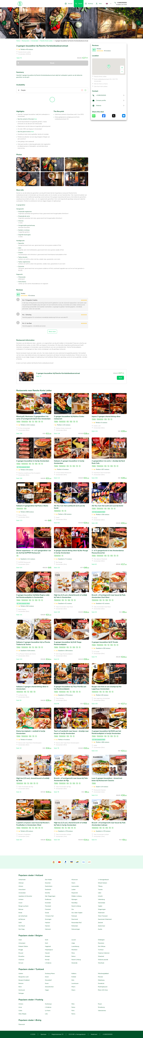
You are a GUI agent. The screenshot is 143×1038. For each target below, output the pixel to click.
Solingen (21, 993)
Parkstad (74, 916)
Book (120, 378)
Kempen (47, 956)
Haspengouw (49, 950)
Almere (21, 886)
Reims (73, 1014)
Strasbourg (101, 1007)
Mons (73, 953)
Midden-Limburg (77, 896)
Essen (47, 983)
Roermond (75, 919)
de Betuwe (22, 919)
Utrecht (100, 896)
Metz (73, 1004)
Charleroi (21, 960)
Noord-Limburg (76, 906)
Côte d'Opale (22, 1014)
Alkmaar (21, 883)
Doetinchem (48, 886)
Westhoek (101, 963)
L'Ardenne (48, 963)
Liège (73, 943)
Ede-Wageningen (50, 896)
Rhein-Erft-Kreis (103, 990)
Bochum (21, 983)
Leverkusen (75, 983)
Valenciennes (102, 1010)
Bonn (20, 987)
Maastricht (75, 893)
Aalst (20, 940)
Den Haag (21, 929)
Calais (20, 1010)
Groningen (48, 919)
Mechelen (74, 950)
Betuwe (21, 909)
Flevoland (48, 906)
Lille (46, 1014)
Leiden (74, 889)
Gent (46, 943)
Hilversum (75, 880)
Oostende (74, 963)
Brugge (21, 950)
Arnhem (21, 899)
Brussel (21, 953)
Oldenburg (101, 980)
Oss (73, 909)
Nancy (73, 1007)
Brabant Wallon (23, 946)
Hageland (48, 946)
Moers (73, 987)
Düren (47, 977)
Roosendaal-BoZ (77, 923)
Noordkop (74, 903)
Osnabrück (101, 983)
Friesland (48, 909)
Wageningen (102, 909)
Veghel (100, 906)
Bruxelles (21, 956)
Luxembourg (75, 946)
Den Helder (48, 880)
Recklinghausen (102, 987)
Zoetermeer (101, 926)
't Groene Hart (49, 916)
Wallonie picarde (103, 960)
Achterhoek (22, 880)
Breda (20, 913)
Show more (52, 331)
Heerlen (47, 926)
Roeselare (101, 943)
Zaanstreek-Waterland (104, 919)
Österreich (22, 1024)
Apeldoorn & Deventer (25, 896)
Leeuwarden (75, 886)
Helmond (48, 929)
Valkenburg (101, 899)
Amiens (21, 1004)
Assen (20, 903)
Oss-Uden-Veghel (77, 913)
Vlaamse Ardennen (103, 953)
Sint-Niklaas (101, 946)
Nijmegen (74, 899)
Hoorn (73, 883)
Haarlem (47, 923)
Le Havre (47, 1010)
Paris (73, 1010)
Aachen (21, 973)
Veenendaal (101, 903)
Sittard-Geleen (102, 883)
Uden (99, 893)
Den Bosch (22, 926)
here (35, 119)
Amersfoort (22, 889)
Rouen (100, 1004)
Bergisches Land (23, 977)
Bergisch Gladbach (24, 980)
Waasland (101, 956)
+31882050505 (107, 1034)
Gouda (47, 913)
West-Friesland (102, 916)
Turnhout (100, 950)
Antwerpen (22, 943)
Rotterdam (75, 926)
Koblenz (74, 973)
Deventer (48, 883)
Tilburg (100, 886)
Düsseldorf (48, 980)
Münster (100, 977)
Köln (73, 980)
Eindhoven (48, 899)
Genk (46, 940)
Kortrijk (47, 960)
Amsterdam (22, 893)
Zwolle (100, 929)
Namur (74, 956)
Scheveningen (76, 929)
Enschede (48, 903)
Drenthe (47, 893)
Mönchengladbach (103, 973)
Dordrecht (48, 889)
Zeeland (100, 923)
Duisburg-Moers (50, 973)
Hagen (47, 990)
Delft (20, 923)
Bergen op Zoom (23, 906)
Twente (100, 889)
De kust (21, 963)
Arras (20, 1007)
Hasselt (47, 953)
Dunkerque (48, 1004)
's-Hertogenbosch (103, 880)
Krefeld (74, 977)
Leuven (74, 940)
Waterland (101, 913)
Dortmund (22, 990)
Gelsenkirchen (49, 987)
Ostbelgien (101, 940)
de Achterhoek (23, 916)
